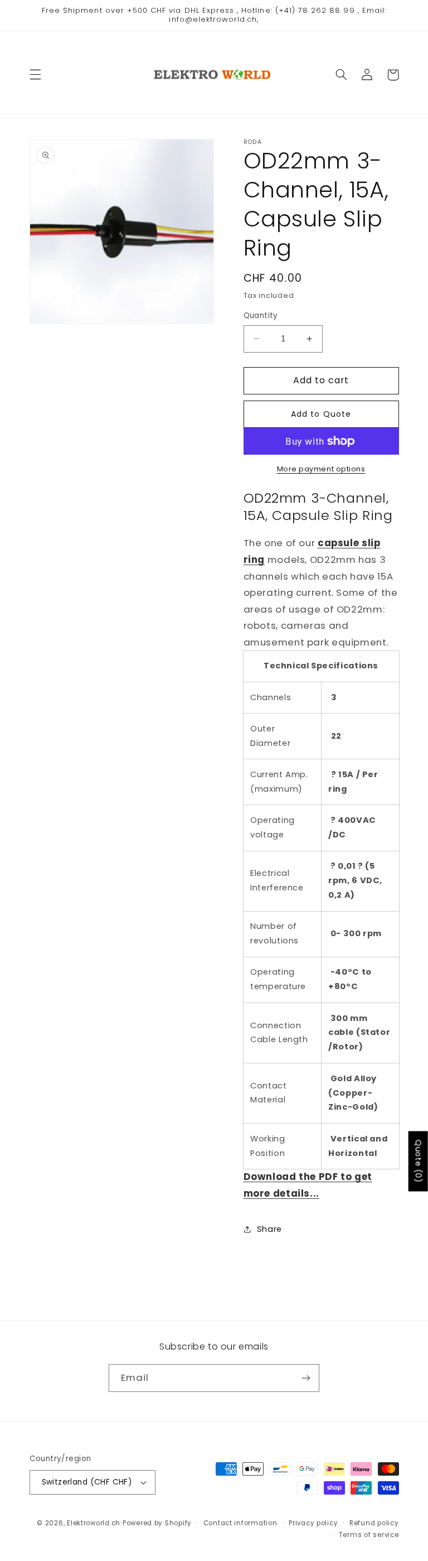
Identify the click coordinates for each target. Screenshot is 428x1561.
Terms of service (369, 1534)
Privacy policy (313, 1523)
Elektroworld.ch (93, 1523)
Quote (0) (418, 1161)
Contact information (240, 1523)
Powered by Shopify (157, 1523)
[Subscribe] (306, 1377)
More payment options (321, 469)
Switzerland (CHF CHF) (87, 1482)
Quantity (261, 315)
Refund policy (374, 1523)
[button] (35, 75)
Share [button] (269, 1229)
